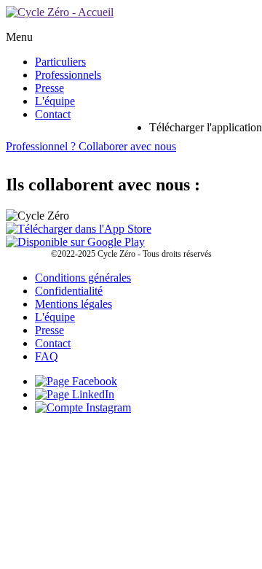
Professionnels (68, 75)
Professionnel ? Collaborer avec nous (91, 146)
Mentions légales (73, 304)
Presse (49, 88)
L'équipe (55, 101)
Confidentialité (69, 290)
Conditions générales (83, 277)
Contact (53, 114)
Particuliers (60, 61)
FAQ (46, 356)
